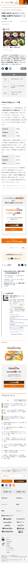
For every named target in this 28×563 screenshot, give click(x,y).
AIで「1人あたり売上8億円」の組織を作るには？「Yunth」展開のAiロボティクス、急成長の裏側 (15, 411)
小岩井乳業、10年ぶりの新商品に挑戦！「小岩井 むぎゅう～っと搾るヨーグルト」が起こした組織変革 (15, 405)
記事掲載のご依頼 (20, 491)
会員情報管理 (9, 541)
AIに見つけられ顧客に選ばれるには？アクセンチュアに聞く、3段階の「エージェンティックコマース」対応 (15, 433)
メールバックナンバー (15, 221)
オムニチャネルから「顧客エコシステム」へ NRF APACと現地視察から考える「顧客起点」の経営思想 (15, 418)
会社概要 (8, 546)
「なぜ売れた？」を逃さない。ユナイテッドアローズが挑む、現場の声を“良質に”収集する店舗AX (15, 439)
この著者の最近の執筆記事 (16, 334)
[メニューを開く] (2, 2)
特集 (2, 511)
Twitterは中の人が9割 (16, 92)
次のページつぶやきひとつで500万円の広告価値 (14, 240)
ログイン (15, 229)
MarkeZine (4, 498)
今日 (8, 400)
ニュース (3, 504)
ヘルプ (7, 537)
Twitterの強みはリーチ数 (17, 79)
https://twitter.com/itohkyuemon (17, 322)
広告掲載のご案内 (7, 491)
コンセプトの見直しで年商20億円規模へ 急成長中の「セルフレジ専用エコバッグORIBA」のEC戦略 (15, 445)
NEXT (23, 247)
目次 (14, 74)
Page (5, 86)
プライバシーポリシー (10, 550)
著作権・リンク (9, 539)
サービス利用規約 (9, 548)
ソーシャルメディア (5, 24)
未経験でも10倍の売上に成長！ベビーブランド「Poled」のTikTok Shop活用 (15, 451)
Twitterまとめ (14, 94)
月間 (20, 400)
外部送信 (8, 552)
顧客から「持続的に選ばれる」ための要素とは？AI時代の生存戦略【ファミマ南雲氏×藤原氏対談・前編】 (15, 456)
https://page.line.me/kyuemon (17, 329)
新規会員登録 (14, 225)
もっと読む (5, 286)
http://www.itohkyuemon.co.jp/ (17, 316)
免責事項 (8, 543)
